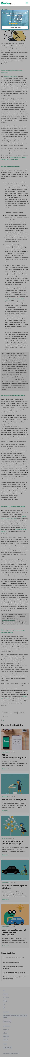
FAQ (4, 1008)
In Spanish (6, 1036)
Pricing (5, 1001)
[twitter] (5, 1047)
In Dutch (5, 1033)
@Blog (12, 4)
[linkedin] (8, 1047)
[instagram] (10, 1047)
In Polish (5, 1040)
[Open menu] (27, 3)
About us (5, 994)
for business (7, 1021)
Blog (4, 1004)
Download (6, 997)
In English (6, 1029)
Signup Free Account (15, 27)
